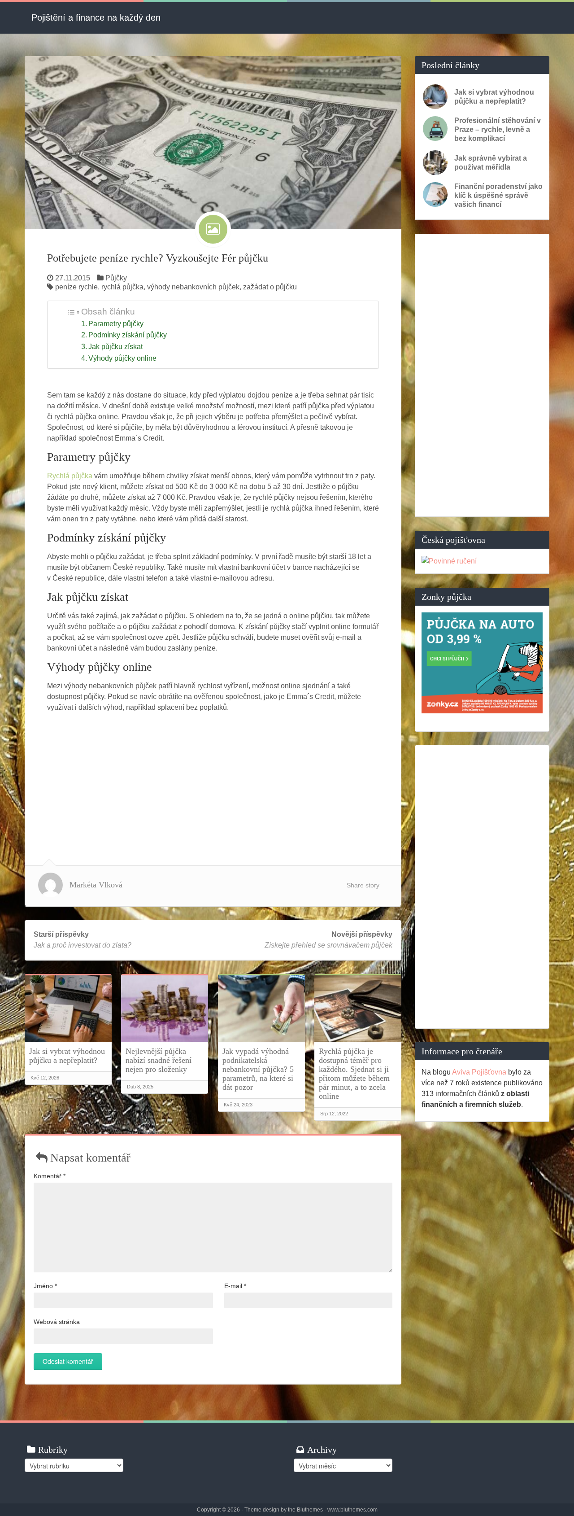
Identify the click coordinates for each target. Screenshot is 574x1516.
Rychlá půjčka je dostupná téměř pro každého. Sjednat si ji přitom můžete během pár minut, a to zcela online (354, 1074)
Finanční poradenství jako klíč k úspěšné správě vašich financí (498, 195)
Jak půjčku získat (115, 346)
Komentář (49, 1176)
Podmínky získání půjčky (127, 335)
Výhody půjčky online (122, 358)
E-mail (235, 1285)
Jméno (45, 1285)
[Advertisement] (213, 780)
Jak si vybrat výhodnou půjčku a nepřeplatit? (67, 1056)
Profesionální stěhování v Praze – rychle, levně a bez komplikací (497, 129)
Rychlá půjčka (69, 476)
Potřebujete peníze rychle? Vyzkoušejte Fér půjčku (157, 258)
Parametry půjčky (116, 324)
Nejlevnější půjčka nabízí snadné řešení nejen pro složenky (158, 1060)
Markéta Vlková (96, 884)
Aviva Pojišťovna (479, 1072)
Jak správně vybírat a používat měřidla (490, 162)
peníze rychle (76, 287)
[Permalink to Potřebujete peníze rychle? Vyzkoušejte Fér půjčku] (213, 142)
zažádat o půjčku (270, 287)
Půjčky (116, 278)
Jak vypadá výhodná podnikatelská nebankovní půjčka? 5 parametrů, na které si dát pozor (258, 1069)
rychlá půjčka (122, 287)
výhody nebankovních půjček (193, 287)
